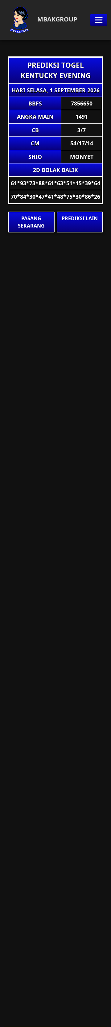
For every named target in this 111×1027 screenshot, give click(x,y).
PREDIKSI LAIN (80, 218)
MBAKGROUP (56, 19)
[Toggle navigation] (98, 20)
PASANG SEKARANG (31, 222)
